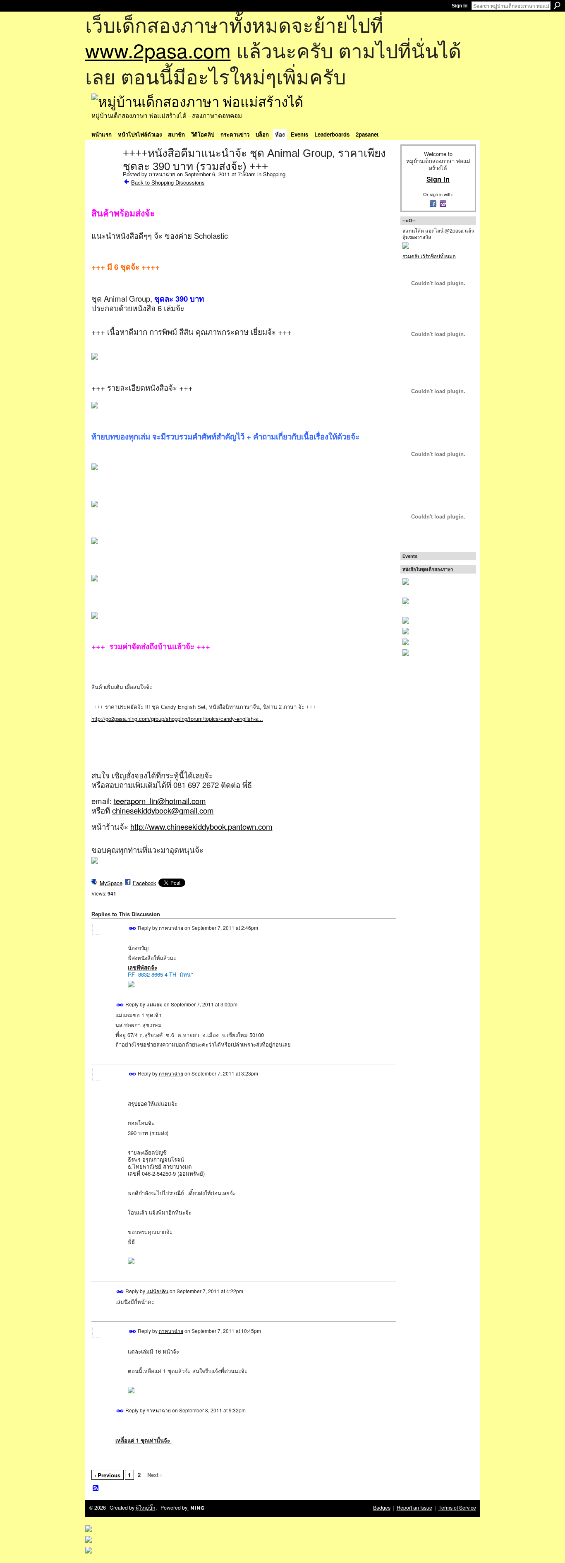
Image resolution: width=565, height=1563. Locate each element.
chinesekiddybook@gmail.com (163, 810)
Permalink (132, 928)
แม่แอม (154, 1004)
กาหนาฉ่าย (162, 174)
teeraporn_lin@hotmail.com (160, 800)
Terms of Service (457, 1507)
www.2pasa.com (158, 50)
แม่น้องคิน (157, 1290)
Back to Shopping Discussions (168, 182)
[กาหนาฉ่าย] (104, 170)
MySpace (111, 883)
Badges (381, 1507)
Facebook (144, 883)
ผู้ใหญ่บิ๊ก (146, 1507)
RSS (96, 1488)
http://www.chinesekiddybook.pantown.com (201, 826)
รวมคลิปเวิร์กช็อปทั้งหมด (429, 255)
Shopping (274, 174)
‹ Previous (107, 1475)
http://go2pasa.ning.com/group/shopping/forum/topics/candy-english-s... (177, 719)
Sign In (459, 6)
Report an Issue (414, 1507)
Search (557, 5)
